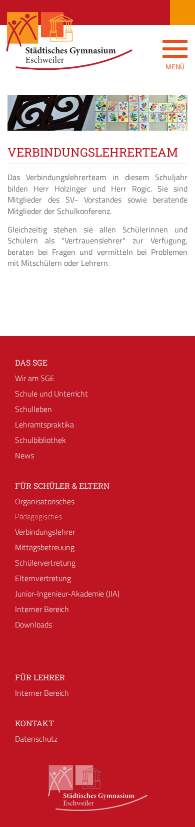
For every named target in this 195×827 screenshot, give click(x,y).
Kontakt (34, 723)
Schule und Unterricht (51, 394)
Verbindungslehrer (45, 532)
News (24, 455)
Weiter (172, 122)
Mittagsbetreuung (44, 547)
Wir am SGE (34, 378)
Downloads (33, 624)
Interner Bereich (42, 609)
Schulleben (33, 409)
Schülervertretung (45, 563)
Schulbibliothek (40, 440)
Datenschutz (36, 739)
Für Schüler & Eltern (62, 485)
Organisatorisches (44, 501)
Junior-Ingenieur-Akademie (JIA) (67, 594)
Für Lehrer (40, 677)
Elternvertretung (43, 578)
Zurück (22, 122)
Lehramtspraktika (44, 424)
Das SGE (31, 362)
